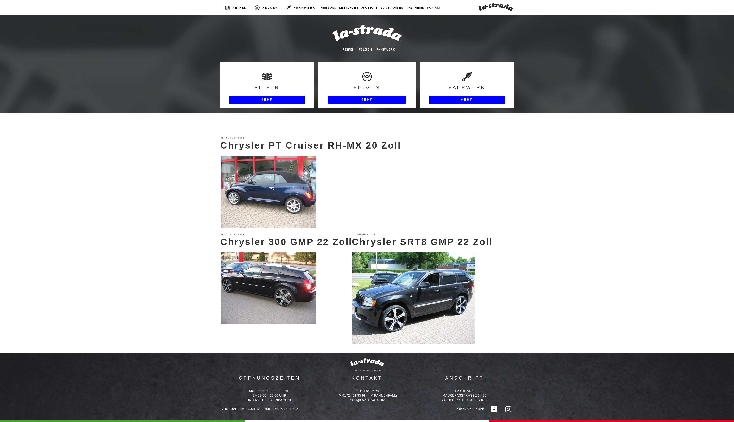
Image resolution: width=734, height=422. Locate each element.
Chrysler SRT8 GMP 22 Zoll (422, 242)
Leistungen (348, 7)
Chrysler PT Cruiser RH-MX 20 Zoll (310, 145)
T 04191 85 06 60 (366, 391)
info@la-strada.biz (367, 400)
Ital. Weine (415, 7)
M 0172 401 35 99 (352, 395)
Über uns (328, 7)
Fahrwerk (304, 7)
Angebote (369, 7)
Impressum (228, 409)
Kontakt (434, 7)
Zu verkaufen (392, 7)
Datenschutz (250, 409)
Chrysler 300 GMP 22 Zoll (286, 242)
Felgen (270, 7)
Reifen (239, 7)
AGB (267, 409)
